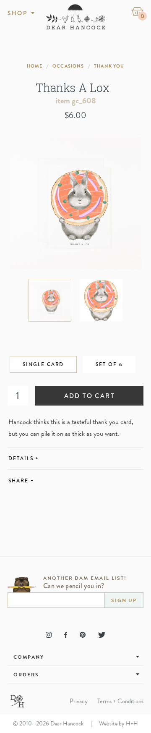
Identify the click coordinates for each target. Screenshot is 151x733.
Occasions (68, 66)
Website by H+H (118, 723)
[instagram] (49, 635)
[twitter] (101, 635)
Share (21, 480)
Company (28, 657)
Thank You (109, 66)
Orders (26, 674)
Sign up (124, 600)
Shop (17, 13)
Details (23, 458)
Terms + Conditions (120, 701)
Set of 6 (109, 364)
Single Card (43, 364)
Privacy (79, 701)
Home (34, 66)
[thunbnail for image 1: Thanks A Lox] (50, 300)
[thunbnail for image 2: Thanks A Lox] (101, 300)
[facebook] (65, 635)
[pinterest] (83, 635)
